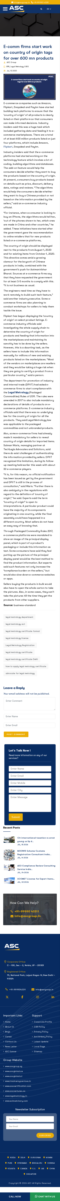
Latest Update (41, 1041)
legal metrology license (17, 638)
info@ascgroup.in (28, 916)
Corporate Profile (43, 1022)
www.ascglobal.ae (14, 1071)
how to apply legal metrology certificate (26, 666)
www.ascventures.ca (15, 1091)
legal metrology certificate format (23, 631)
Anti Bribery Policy (43, 1036)
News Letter (11, 1046)
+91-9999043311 (17, 989)
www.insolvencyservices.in (16, 1081)
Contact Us (11, 1041)
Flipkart (8, 146)
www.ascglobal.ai (13, 1076)
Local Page (39, 1046)
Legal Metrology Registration (20, 645)
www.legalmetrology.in (16, 1096)
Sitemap (38, 1051)
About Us (9, 1027)
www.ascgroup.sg (13, 1066)
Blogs (7, 1032)
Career (8, 1036)
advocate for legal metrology (20, 673)
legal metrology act (15, 624)
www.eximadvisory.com (16, 1101)
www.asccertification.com (16, 1086)
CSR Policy (39, 1027)
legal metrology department (19, 617)
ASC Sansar (11, 1051)
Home (8, 1022)
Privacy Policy (41, 1032)
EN (49, 8)
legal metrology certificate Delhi (22, 659)
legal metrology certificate (19, 652)
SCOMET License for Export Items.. (36, 878)
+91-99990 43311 (40, 2)
